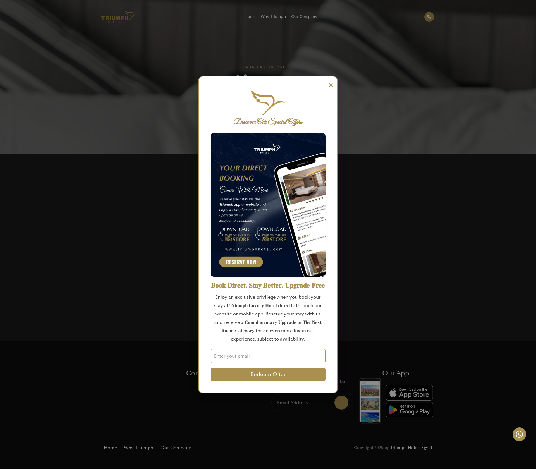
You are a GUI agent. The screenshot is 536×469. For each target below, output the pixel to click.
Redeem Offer (268, 374)
